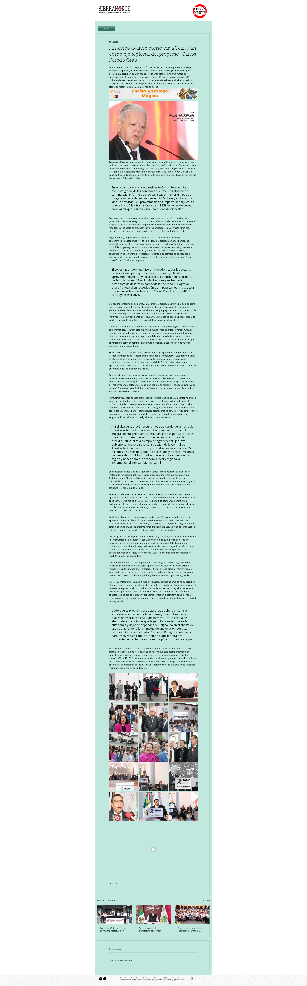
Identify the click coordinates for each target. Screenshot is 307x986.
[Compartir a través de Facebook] (110, 884)
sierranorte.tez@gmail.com (173, 981)
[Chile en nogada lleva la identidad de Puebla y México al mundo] (192, 914)
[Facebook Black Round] (104, 978)
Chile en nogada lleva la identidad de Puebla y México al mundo (190, 929)
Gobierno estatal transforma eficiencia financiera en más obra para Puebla (151, 929)
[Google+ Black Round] (100, 978)
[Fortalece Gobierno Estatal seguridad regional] (114, 914)
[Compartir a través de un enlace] (116, 884)
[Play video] (153, 849)
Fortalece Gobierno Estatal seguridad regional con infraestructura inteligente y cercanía (114, 929)
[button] (206, 22)
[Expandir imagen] (123, 687)
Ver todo (206, 900)
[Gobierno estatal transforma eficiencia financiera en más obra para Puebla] (153, 914)
